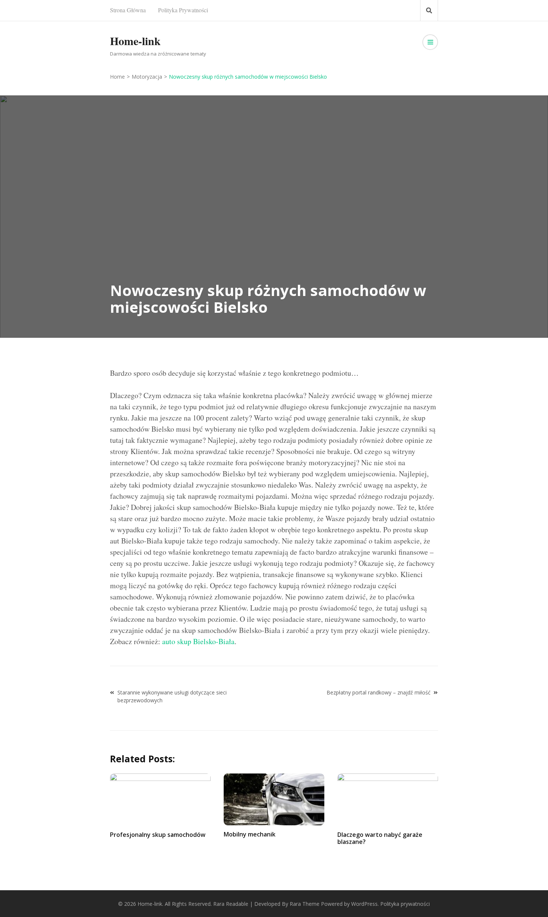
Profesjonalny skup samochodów (157, 835)
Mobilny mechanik (249, 834)
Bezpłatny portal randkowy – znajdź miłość (379, 692)
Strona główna (128, 10)
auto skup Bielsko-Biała (198, 641)
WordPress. (365, 903)
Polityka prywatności (183, 10)
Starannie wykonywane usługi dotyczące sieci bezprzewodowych (172, 696)
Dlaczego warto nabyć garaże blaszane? (379, 838)
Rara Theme (304, 903)
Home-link (135, 40)
